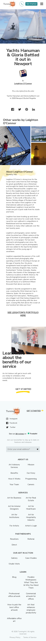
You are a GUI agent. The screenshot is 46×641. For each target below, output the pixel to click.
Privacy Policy (15, 637)
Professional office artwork (14, 595)
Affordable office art (14, 619)
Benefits (14, 473)
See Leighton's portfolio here (23, 314)
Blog (14, 577)
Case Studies (31, 558)
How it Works (14, 478)
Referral (30, 539)
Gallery (14, 558)
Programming (31, 478)
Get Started (31, 4)
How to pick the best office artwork (14, 607)
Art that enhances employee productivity (31, 608)
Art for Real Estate (31, 499)
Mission (31, 464)
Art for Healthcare (31, 507)
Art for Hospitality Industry (31, 517)
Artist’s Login (31, 525)
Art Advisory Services (14, 466)
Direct (14, 544)
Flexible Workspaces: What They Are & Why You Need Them (31, 582)
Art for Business (14, 497)
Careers (31, 484)
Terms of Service (29, 637)
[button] (41, 4)
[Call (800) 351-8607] (22, 4)
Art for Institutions (14, 516)
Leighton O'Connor (23, 83)
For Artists (14, 525)
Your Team (14, 484)
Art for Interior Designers (14, 507)
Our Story (31, 473)
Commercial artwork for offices (31, 596)
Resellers (14, 539)
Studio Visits (14, 563)
